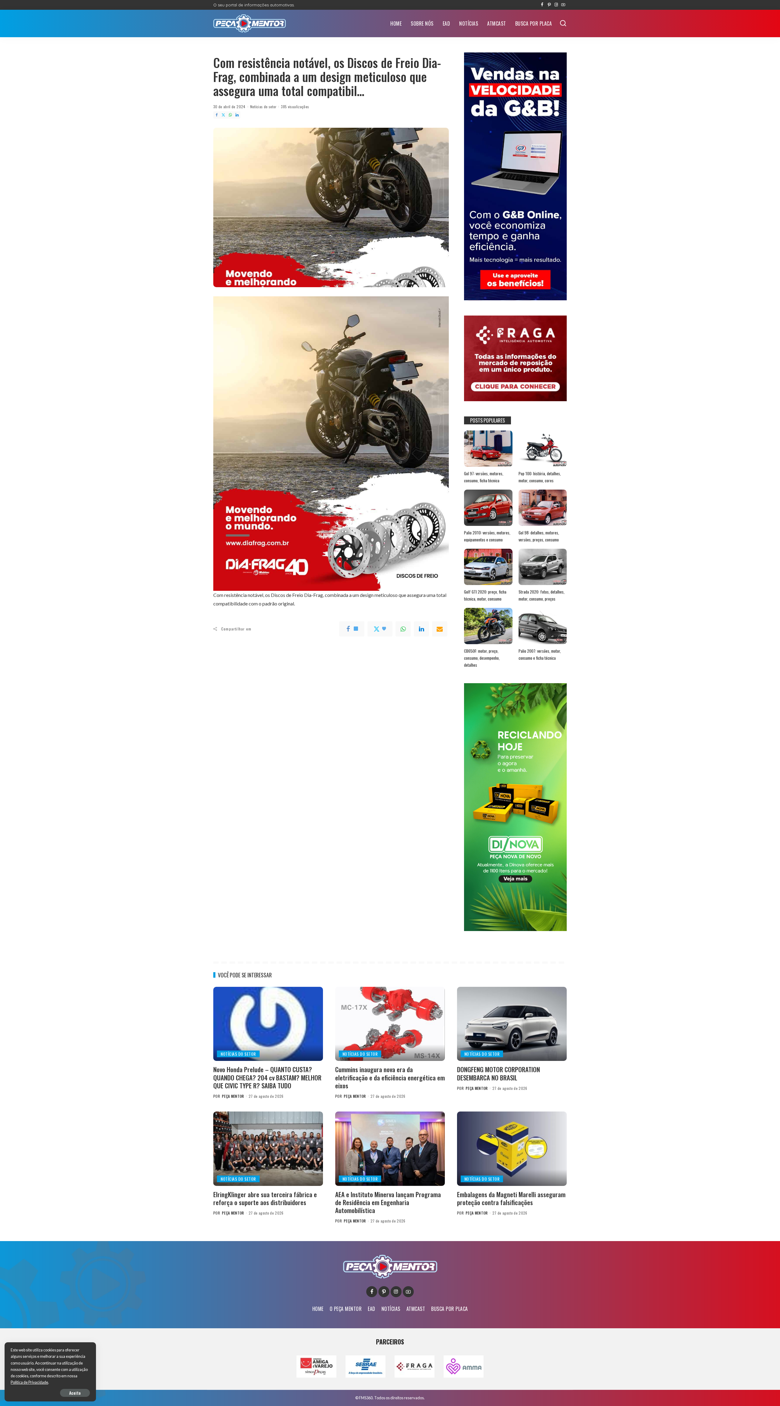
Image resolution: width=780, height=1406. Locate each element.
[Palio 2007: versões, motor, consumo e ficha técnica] (543, 626)
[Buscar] (563, 23)
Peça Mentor (233, 1096)
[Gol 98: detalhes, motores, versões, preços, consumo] (543, 508)
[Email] (439, 629)
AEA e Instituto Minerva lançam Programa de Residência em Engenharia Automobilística (388, 1202)
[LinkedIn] (237, 115)
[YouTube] (563, 5)
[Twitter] (223, 115)
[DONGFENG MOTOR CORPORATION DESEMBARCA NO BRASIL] (512, 1024)
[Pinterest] (549, 5)
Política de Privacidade (29, 1382)
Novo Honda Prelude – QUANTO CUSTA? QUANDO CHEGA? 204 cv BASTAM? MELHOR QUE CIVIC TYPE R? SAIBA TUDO (267, 1077)
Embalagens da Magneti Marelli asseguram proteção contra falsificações (511, 1198)
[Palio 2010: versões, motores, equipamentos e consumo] (488, 508)
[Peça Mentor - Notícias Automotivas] (249, 23)
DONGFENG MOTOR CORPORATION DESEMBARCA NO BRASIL (498, 1073)
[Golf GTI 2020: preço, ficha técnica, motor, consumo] (488, 567)
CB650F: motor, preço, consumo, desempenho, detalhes (482, 658)
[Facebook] (542, 5)
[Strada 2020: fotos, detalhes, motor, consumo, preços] (543, 567)
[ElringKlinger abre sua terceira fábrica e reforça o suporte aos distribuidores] (268, 1149)
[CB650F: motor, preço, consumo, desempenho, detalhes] (488, 626)
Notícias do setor (263, 106)
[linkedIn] (421, 629)
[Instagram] (556, 5)
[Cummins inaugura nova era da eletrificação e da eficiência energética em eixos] (390, 1024)
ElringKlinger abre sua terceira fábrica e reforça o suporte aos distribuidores (265, 1198)
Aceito (75, 1393)
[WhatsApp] (230, 115)
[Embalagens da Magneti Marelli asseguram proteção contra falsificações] (512, 1149)
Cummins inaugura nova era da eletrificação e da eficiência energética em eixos (390, 1077)
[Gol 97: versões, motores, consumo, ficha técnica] (488, 448)
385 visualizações (295, 106)
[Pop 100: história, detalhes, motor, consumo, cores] (543, 448)
